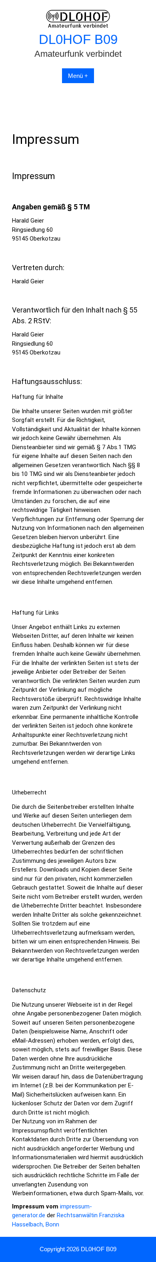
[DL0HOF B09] (78, 26)
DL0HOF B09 (78, 39)
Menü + (78, 75)
